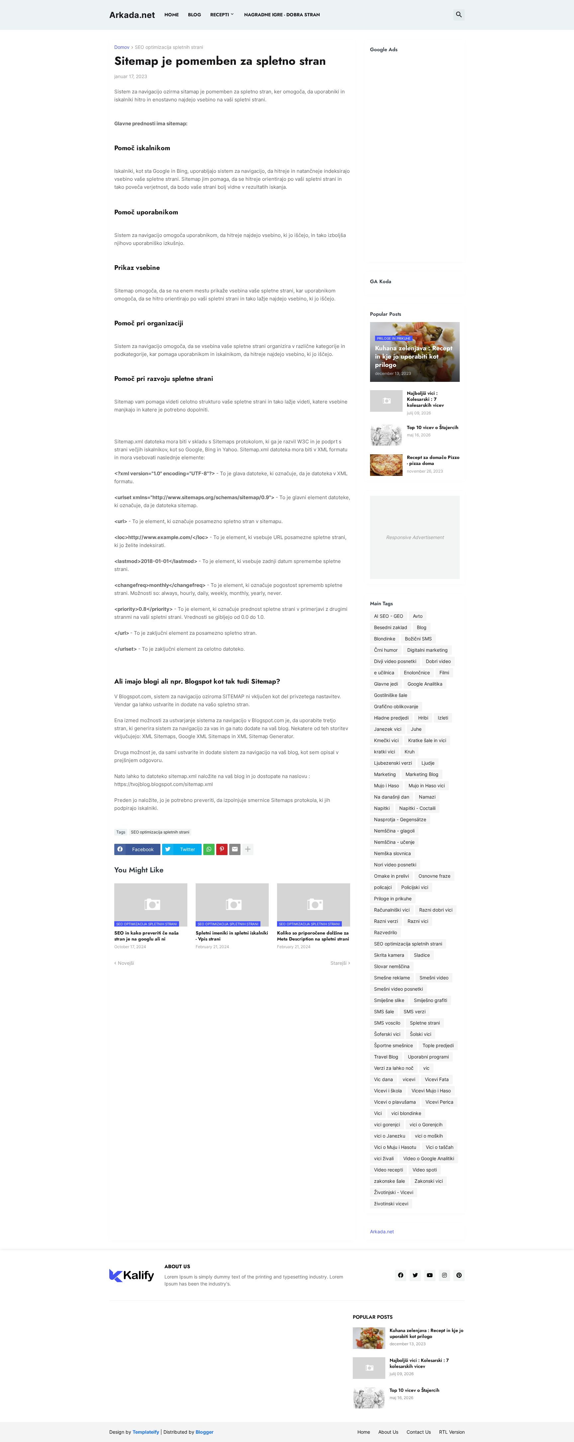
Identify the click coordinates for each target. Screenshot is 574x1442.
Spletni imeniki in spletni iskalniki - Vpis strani (232, 936)
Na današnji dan (391, 797)
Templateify (146, 1432)
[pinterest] (459, 1275)
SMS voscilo (387, 1023)
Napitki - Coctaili (417, 808)
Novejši (126, 963)
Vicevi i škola (388, 1090)
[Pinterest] (222, 849)
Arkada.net (132, 15)
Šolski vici (420, 1034)
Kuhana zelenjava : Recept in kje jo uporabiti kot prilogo (426, 1333)
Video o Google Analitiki (428, 1158)
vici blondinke (406, 1113)
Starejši (338, 963)
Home (171, 14)
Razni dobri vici (435, 910)
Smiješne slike (389, 1000)
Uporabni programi (428, 1056)
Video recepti (388, 1169)
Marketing (385, 774)
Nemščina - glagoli (394, 830)
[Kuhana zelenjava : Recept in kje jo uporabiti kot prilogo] (369, 1338)
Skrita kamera (389, 955)
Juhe (416, 729)
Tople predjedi (438, 1045)
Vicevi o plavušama (395, 1102)
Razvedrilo (385, 932)
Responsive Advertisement (415, 537)
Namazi (427, 797)
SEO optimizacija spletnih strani (169, 47)
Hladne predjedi (391, 718)
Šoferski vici (387, 1034)
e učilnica (384, 672)
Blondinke (384, 638)
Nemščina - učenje (394, 842)
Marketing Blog (422, 774)
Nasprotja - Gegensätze (400, 819)
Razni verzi (386, 921)
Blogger (205, 1432)
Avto (418, 616)
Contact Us (419, 1432)
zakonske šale (389, 1181)
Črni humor (386, 650)
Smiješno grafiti (430, 1000)
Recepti (219, 14)
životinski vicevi (391, 1203)
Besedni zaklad (390, 627)
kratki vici (384, 751)
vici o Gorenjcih (426, 1124)
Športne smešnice (393, 1045)
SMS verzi (415, 1011)
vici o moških (429, 1136)
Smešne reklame (392, 977)
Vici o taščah (439, 1147)
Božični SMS (418, 638)
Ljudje (428, 763)
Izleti (443, 718)
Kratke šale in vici (427, 740)
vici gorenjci (387, 1124)
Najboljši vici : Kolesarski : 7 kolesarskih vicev (425, 399)
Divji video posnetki (395, 661)
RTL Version (452, 1432)
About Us (388, 1432)
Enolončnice (417, 672)
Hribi (423, 718)
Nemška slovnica (392, 853)
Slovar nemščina (392, 966)
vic (426, 1068)
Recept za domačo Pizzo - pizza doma (433, 460)
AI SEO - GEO (388, 616)
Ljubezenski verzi (393, 763)
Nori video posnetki (395, 864)
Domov (122, 47)
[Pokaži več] (247, 849)
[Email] (234, 849)
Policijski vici (414, 887)
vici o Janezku (389, 1136)
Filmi (444, 672)
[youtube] (429, 1275)
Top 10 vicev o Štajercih (432, 427)
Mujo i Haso (386, 785)
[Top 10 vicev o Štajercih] (386, 435)
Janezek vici (387, 729)
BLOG (194, 14)
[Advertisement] (415, 157)
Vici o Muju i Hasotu (395, 1147)
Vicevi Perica (439, 1102)
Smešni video (434, 977)
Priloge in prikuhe (393, 898)
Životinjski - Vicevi (393, 1192)
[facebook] (400, 1275)
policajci (383, 887)
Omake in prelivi (391, 876)
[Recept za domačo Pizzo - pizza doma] (386, 465)
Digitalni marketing (427, 650)
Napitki (382, 808)
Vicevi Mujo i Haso (431, 1090)
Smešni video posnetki (398, 989)
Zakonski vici (429, 1181)
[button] (459, 15)
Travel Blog (386, 1056)
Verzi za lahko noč (394, 1068)
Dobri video (438, 661)
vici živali (384, 1158)
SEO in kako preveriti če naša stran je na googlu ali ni (146, 936)
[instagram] (444, 1275)
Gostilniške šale (390, 695)
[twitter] (415, 1275)
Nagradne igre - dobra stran (282, 14)
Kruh (410, 751)
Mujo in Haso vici (427, 785)
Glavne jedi (386, 684)
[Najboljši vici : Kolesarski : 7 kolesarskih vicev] (386, 401)
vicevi (409, 1079)
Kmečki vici (386, 740)
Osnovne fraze (434, 876)
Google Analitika (425, 684)
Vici (378, 1113)
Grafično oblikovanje (396, 706)
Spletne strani (425, 1023)
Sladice (422, 955)
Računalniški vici (392, 910)
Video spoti (425, 1169)
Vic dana (383, 1079)
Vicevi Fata (437, 1079)
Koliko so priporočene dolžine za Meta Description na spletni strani (313, 936)
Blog (422, 627)
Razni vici (418, 921)
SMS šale (384, 1011)
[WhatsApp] (209, 849)
